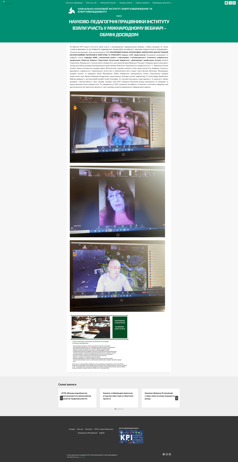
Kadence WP (81, 457)
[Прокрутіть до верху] (233, 458)
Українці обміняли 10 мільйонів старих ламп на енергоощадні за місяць (160, 396)
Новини (119, 16)
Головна (72, 429)
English (101, 433)
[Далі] (176, 398)
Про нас (80, 429)
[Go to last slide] (61, 398)
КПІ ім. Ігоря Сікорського (103, 429)
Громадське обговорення (87, 433)
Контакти (89, 429)
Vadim (116, 40)
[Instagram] (234, 3)
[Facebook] (226, 3)
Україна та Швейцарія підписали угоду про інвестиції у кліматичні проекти (118, 396)
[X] (230, 3)
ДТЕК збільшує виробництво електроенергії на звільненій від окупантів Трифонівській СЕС (76, 396)
